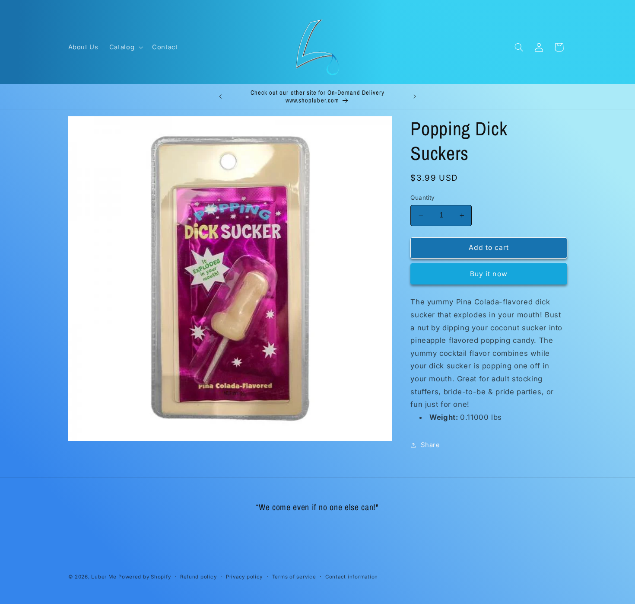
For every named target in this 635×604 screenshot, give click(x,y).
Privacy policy (244, 577)
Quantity (422, 197)
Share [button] (430, 444)
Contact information (351, 577)
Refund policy (198, 577)
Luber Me (103, 577)
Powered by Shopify (144, 577)
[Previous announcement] (220, 96)
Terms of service (294, 577)
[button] (125, 47)
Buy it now (489, 273)
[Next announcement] (414, 96)
